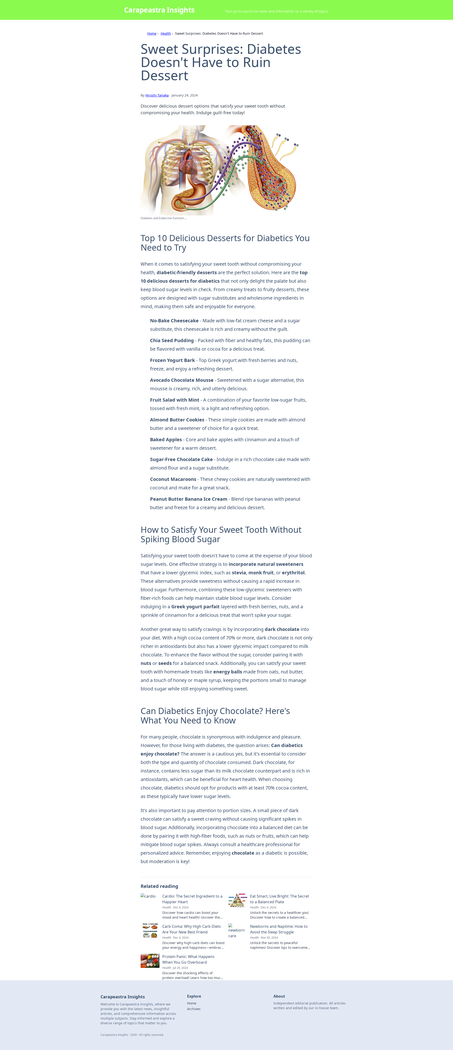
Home (151, 33)
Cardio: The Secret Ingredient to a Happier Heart (192, 899)
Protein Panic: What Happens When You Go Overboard (188, 959)
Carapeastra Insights (159, 10)
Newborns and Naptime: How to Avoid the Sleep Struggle (279, 929)
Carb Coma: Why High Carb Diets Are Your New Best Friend (191, 929)
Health (166, 33)
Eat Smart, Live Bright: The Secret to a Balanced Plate (279, 899)
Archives (194, 1009)
